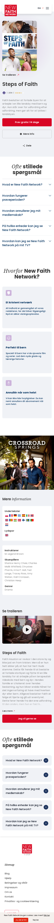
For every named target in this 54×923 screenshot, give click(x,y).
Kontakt (9, 896)
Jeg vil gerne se (27, 718)
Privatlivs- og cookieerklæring (22, 901)
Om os (8, 892)
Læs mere (7, 710)
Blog (7, 873)
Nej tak (36, 920)
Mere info (28, 134)
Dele (28, 145)
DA (39, 8)
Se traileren (9, 75)
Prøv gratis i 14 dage (27, 122)
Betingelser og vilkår (16, 882)
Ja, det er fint (20, 920)
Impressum (11, 887)
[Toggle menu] (47, 8)
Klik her (47, 915)
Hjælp (8, 878)
